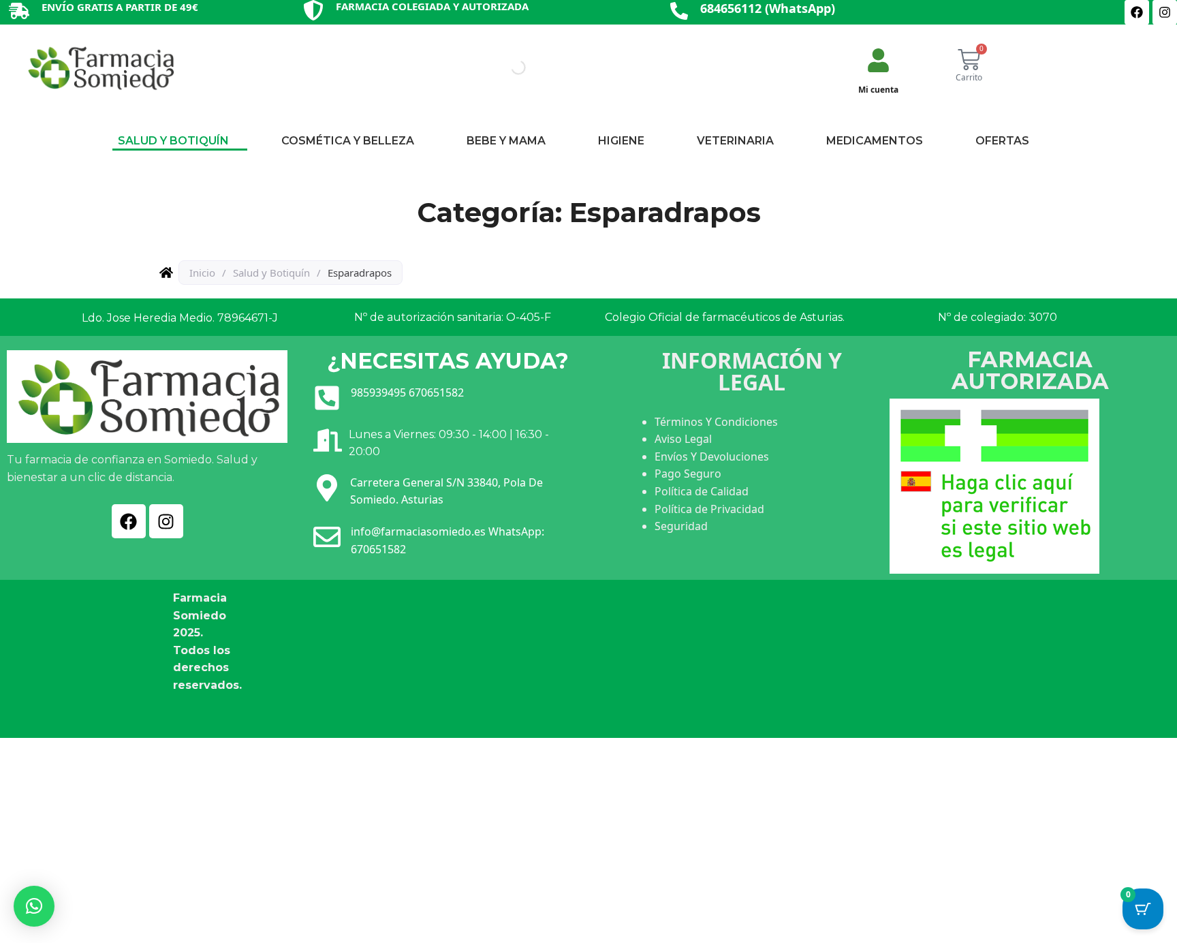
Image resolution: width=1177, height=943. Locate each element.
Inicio (202, 272)
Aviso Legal (683, 438)
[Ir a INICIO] (100, 67)
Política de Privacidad (709, 508)
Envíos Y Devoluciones (712, 456)
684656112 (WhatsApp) (767, 8)
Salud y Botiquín (271, 272)
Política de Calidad (702, 491)
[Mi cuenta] (878, 61)
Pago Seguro (688, 473)
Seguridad (681, 526)
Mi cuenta (878, 89)
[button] (34, 906)
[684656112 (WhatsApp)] (679, 12)
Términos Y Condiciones (716, 421)
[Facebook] (1137, 12)
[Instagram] (1164, 12)
